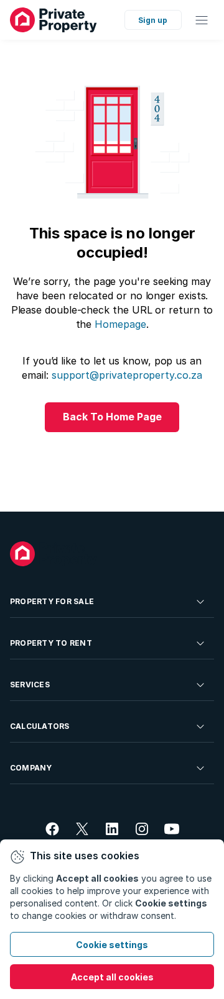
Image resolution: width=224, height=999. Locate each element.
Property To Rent (51, 643)
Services (30, 684)
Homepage (120, 324)
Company (31, 767)
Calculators (40, 726)
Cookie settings (112, 944)
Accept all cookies (112, 977)
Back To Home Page (112, 416)
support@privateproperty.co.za (127, 375)
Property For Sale (52, 601)
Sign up (152, 20)
